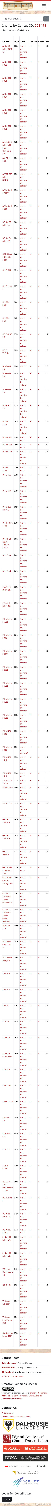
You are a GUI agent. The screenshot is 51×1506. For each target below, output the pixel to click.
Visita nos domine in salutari (23, 52)
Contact (9, 1413)
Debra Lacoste (9, 1363)
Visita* (23, 366)
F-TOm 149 (7, 787)
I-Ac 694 (6, 990)
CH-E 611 (6, 270)
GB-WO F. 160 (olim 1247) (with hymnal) (6, 915)
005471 (40, 26)
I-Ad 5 (5, 1006)
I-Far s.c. (6, 1038)
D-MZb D (6, 491)
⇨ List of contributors (12, 1376)
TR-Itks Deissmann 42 (7, 1272)
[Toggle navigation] (44, 5)
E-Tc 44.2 (6, 571)
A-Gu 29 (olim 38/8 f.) (7, 49)
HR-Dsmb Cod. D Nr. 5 (6, 944)
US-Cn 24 (6, 1285)
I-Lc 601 (6, 1070)
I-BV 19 (5, 1022)
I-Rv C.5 (6, 1150)
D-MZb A (6, 475)
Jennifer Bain (9, 1367)
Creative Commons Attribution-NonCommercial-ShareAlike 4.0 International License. (24, 1396)
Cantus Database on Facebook (16, 1417)
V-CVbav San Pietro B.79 (7, 1320)
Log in (7, 1499)
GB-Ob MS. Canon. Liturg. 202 (7, 880)
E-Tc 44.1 (6, 555)
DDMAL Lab (7, 1372)
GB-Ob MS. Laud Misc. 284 (7, 870)
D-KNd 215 (7, 437)
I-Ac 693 (6, 973)
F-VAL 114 (7, 803)
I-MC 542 (6, 1086)
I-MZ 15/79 (7, 1102)
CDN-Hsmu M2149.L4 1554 (7, 257)
